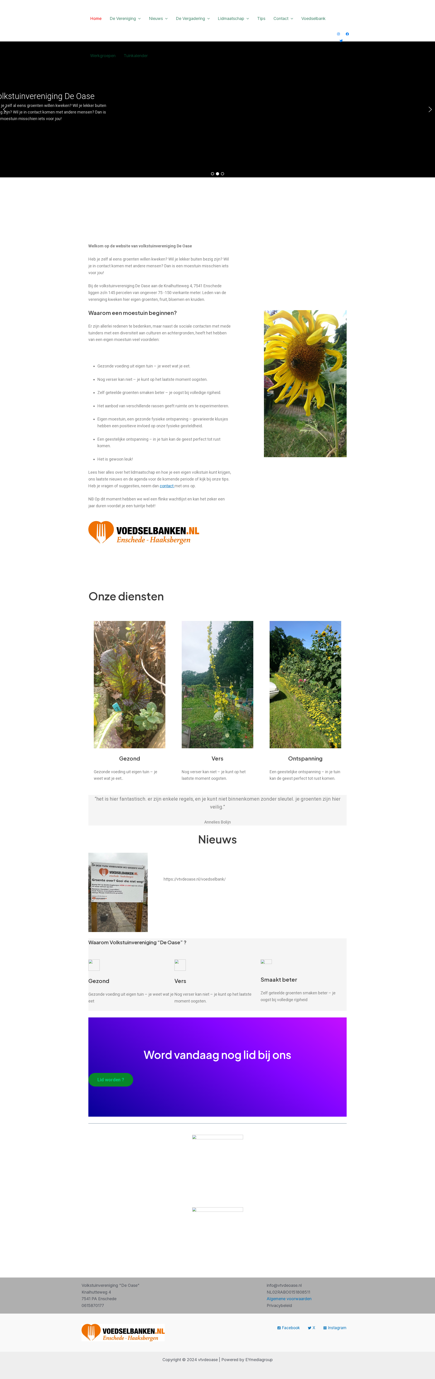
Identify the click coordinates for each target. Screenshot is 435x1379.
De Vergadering (190, 18)
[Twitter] (341, 40)
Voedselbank (313, 18)
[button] (138, 18)
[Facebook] (347, 34)
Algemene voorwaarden (289, 1298)
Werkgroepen (103, 55)
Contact (280, 18)
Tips (261, 18)
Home (96, 18)
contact (167, 485)
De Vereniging (123, 18)
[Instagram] (338, 34)
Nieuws (156, 18)
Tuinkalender (136, 55)
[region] (217, 109)
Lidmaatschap (231, 18)
